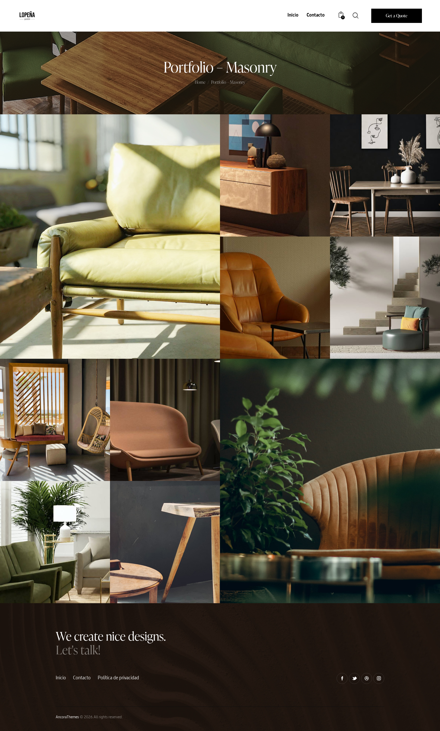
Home (200, 82)
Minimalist (15, 335)
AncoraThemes (67, 717)
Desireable (125, 579)
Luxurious (235, 212)
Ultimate (344, 212)
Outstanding (16, 579)
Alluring (14, 457)
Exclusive (344, 335)
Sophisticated (127, 457)
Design (129, 469)
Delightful (235, 579)
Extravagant (236, 335)
